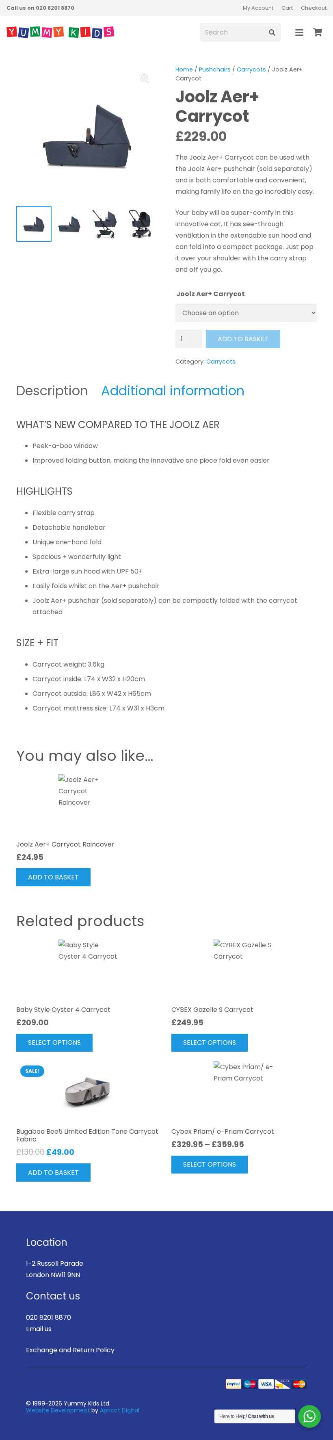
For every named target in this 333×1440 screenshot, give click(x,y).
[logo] (60, 32)
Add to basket (243, 339)
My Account (258, 8)
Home (184, 69)
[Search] (272, 33)
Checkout (314, 8)
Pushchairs (215, 69)
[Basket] (318, 32)
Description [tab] (52, 390)
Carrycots (251, 69)
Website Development (58, 1410)
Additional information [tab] (172, 390)
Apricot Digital (119, 1410)
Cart (287, 8)
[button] (299, 32)
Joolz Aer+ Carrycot (210, 294)
